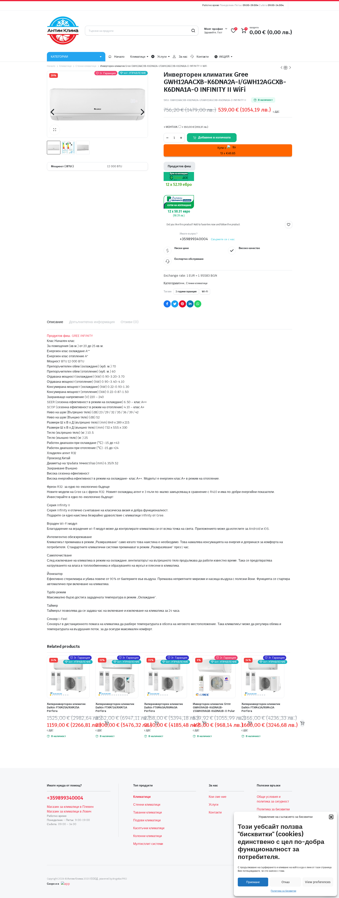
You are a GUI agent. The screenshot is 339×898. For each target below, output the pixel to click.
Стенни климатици (86, 66)
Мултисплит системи (148, 844)
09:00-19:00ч (250, 5)
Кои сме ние (217, 797)
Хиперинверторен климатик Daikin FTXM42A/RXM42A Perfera (260, 707)
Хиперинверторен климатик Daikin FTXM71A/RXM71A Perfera (115, 707)
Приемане (253, 882)
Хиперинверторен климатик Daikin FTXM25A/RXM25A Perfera (66, 707)
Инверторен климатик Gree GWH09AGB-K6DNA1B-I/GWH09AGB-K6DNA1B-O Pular (214, 707)
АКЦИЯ (224, 56)
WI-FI (205, 291)
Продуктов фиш (179, 166)
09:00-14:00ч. (276, 5)
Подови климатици (147, 820)
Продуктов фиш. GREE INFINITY (70, 336)
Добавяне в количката (214, 137)
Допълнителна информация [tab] (92, 322)
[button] (331, 817)
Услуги (162, 56)
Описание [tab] (55, 322)
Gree (181, 283)
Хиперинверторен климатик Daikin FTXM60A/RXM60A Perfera (163, 707)
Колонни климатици (147, 836)
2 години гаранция (186, 291)
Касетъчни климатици (148, 828)
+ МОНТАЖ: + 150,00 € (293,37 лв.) (186, 127)
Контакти (203, 56)
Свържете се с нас (223, 239)
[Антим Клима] (63, 31)
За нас (183, 56)
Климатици (137, 56)
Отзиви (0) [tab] (130, 322)
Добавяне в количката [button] (302, 723)
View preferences (318, 882)
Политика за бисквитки (283, 891)
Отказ (286, 882)
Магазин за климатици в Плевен (70, 807)
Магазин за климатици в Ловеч (69, 811)
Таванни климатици (147, 812)
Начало (119, 56)
